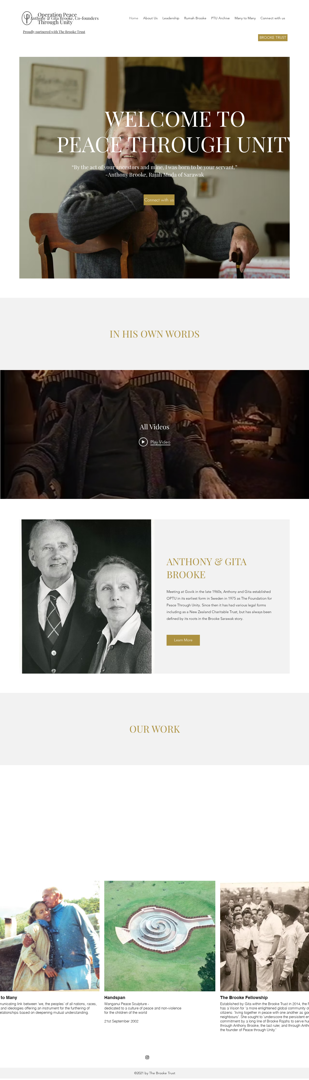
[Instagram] (147, 1057)
